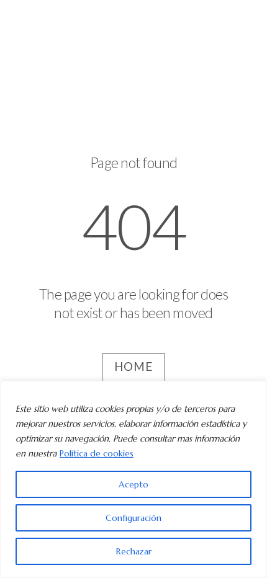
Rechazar (134, 551)
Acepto (133, 484)
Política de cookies (97, 453)
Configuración (133, 517)
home (133, 366)
